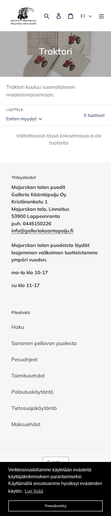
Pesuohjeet (24, 359)
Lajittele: (15, 110)
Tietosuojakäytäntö (34, 408)
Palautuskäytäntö (32, 392)
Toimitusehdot (28, 375)
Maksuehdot (25, 424)
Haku (17, 327)
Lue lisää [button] (34, 491)
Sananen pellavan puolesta (44, 343)
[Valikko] (101, 15)
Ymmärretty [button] (56, 505)
